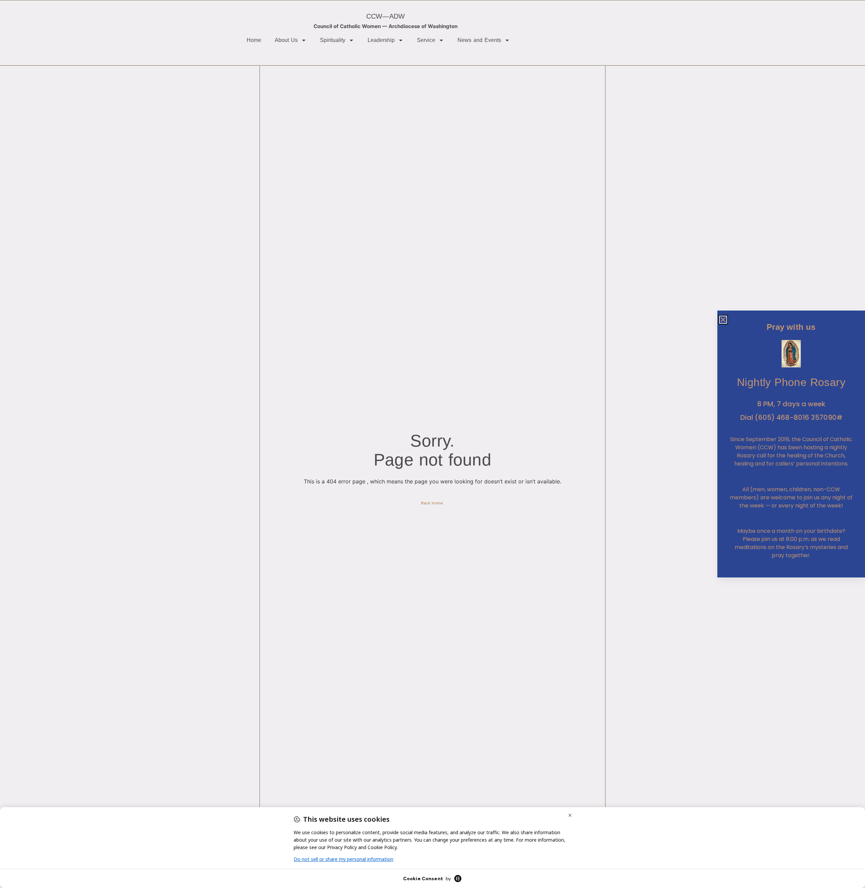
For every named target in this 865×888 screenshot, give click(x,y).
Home (254, 40)
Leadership (381, 40)
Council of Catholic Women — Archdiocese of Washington (386, 26)
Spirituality (332, 40)
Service (426, 40)
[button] (723, 319)
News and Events (479, 40)
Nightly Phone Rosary (791, 382)
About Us (286, 40)
